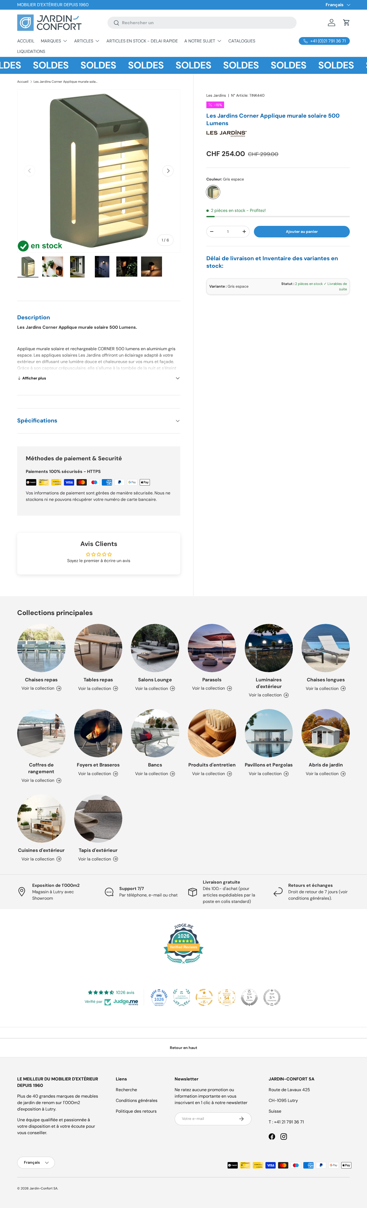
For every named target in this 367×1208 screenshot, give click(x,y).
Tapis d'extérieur (98, 850)
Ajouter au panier (302, 231)
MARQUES (51, 41)
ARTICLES (83, 41)
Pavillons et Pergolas (269, 765)
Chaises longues (326, 680)
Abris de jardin (326, 765)
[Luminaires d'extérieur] (269, 648)
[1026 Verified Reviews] (183, 964)
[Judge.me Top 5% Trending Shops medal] (271, 997)
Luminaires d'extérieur (269, 683)
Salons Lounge (155, 680)
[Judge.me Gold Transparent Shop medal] (204, 997)
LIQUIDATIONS (31, 51)
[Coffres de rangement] (41, 733)
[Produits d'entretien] (212, 733)
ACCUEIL (25, 41)
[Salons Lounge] (155, 648)
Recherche (126, 1090)
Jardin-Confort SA (43, 1188)
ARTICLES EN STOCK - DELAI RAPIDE (142, 41)
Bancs (155, 765)
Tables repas (98, 680)
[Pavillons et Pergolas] (269, 733)
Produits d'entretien (212, 765)
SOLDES (34, 65)
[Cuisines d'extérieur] (41, 818)
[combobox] (201, 23)
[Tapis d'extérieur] (98, 818)
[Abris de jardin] (325, 733)
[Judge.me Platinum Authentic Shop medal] (181, 997)
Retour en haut (183, 1047)
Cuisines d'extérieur (41, 850)
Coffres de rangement (41, 768)
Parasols (211, 680)
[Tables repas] (98, 648)
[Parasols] (212, 648)
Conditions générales (136, 1100)
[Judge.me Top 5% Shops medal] (249, 997)
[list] (98, 171)
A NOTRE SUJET (199, 41)
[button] (346, 22)
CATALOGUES (241, 41)
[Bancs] (155, 733)
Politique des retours (136, 1111)
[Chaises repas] (41, 648)
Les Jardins (216, 95)
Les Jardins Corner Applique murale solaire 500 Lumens (66, 81)
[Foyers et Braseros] (98, 733)
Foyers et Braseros (98, 765)
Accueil (22, 81)
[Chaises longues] (325, 648)
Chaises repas (41, 680)
